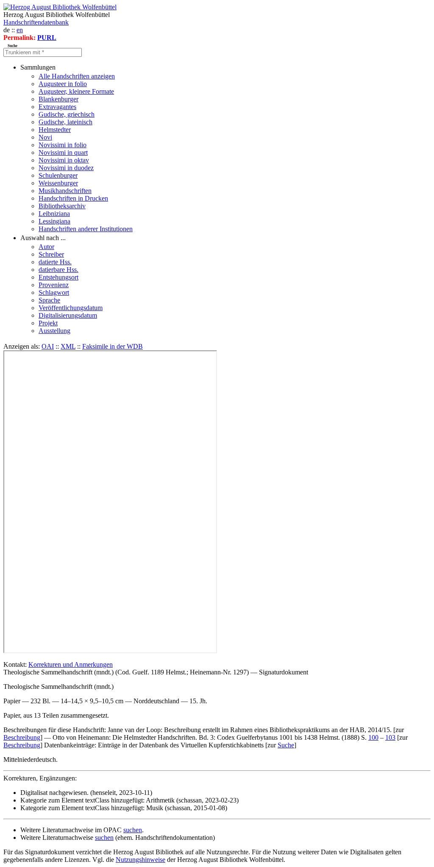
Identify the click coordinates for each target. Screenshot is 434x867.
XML (68, 346)
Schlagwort (54, 292)
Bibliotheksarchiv (62, 206)
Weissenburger (58, 183)
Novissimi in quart (63, 152)
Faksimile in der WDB (112, 346)
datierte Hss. (55, 262)
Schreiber (51, 254)
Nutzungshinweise (140, 859)
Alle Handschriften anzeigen (77, 76)
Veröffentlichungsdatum (71, 307)
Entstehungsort (58, 277)
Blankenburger (58, 99)
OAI (48, 346)
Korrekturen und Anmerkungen (70, 664)
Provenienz (54, 284)
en (20, 30)
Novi (45, 137)
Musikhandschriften (65, 190)
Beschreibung (21, 737)
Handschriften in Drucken (73, 198)
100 (373, 737)
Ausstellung (54, 330)
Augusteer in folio (63, 83)
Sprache (49, 300)
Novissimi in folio (62, 144)
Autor (46, 246)
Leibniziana (54, 213)
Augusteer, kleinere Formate (76, 91)
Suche (286, 745)
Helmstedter (55, 129)
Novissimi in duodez (66, 167)
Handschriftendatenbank (36, 22)
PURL (46, 37)
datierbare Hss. (58, 269)
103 (390, 737)
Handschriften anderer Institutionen (86, 228)
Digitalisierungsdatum (68, 315)
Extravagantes (57, 106)
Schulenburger (58, 175)
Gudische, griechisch (67, 114)
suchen (132, 829)
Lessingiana (54, 221)
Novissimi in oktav (64, 160)
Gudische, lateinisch (65, 122)
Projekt (48, 323)
